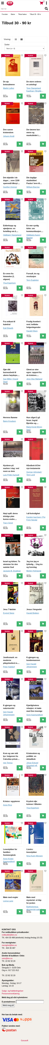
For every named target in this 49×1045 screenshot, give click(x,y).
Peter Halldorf (9, 667)
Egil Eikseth (8, 328)
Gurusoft (24, 1040)
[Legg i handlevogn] (20, 96)
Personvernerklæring (11, 994)
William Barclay (33, 187)
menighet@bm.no (9, 945)
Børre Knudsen (9, 421)
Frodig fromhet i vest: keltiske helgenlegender (33, 324)
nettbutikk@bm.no (9, 935)
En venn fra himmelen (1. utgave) (9, 276)
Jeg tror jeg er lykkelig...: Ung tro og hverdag (34, 564)
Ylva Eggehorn (9, 283)
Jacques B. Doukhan (12, 571)
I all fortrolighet (33, 513)
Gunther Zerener (10, 187)
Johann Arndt (8, 136)
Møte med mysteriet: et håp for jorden (33, 900)
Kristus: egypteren (11, 801)
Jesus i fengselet (34, 609)
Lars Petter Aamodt (11, 475)
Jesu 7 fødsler (9, 609)
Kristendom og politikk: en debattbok (33, 756)
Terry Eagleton (32, 280)
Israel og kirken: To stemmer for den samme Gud (11, 564)
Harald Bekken (32, 613)
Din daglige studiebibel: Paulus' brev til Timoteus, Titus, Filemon (33, 183)
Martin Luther (8, 88)
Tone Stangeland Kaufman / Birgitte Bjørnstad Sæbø (33, 91)
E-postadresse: (9, 1002)
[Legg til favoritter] (22, 56)
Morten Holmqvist (33, 571)
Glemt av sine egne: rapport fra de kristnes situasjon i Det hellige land (34, 375)
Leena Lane (8, 901)
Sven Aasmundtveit (34, 715)
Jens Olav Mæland (34, 379)
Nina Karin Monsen (34, 856)
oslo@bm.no (7, 958)
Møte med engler (10, 897)
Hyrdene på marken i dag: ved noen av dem (11, 468)
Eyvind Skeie (8, 613)
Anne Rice (7, 805)
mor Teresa (7, 763)
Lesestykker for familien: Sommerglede (10, 852)
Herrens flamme (10, 417)
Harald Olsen (32, 331)
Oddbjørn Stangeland (12, 235)
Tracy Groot (8, 523)
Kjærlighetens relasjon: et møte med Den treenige (34, 708)
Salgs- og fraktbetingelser (12, 991)
